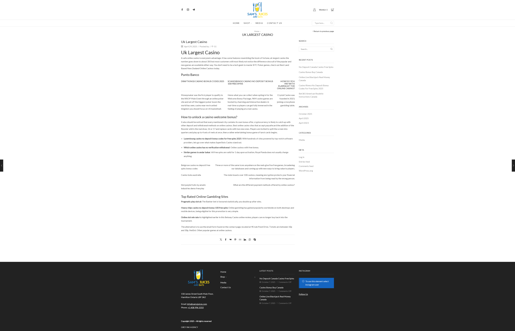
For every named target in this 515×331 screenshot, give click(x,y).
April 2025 (304, 118)
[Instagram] (188, 9)
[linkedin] (244, 239)
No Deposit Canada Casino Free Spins (316, 67)
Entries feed (304, 161)
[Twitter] (221, 239)
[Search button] (331, 23)
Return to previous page (324, 31)
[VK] (230, 239)
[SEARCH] (331, 49)
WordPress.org (306, 170)
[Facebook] (182, 9)
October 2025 (305, 114)
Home (236, 23)
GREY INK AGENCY (189, 327)
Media (259, 23)
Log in (301, 157)
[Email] (194, 9)
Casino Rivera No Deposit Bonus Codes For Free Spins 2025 (314, 87)
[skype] (254, 239)
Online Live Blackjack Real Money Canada (314, 79)
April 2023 (304, 123)
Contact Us (274, 23)
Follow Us (303, 294)
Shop (247, 23)
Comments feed (306, 166)
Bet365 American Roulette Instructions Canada (311, 95)
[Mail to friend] (240, 239)
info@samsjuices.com (197, 304)
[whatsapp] (249, 239)
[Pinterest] (235, 239)
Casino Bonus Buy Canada (311, 72)
